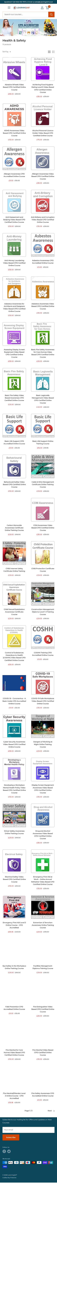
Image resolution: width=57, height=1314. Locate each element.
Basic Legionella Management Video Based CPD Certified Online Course (43, 399)
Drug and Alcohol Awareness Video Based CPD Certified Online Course (43, 835)
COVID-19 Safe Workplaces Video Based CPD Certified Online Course (42, 701)
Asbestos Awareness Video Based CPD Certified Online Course (42, 306)
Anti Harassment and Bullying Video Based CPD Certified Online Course (14, 219)
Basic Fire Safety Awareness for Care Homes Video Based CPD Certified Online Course (42, 353)
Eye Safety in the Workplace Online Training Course (14, 967)
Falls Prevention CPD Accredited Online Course (14, 1008)
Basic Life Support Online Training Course (42, 442)
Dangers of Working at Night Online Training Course (42, 744)
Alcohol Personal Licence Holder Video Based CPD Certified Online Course (42, 133)
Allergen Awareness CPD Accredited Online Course (14, 175)
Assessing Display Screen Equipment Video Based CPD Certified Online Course (14, 353)
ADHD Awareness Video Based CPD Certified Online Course (14, 133)
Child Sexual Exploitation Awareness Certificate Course (14, 611)
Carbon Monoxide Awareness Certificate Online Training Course (14, 527)
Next (50, 1111)
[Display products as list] (53, 52)
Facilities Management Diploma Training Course (43, 967)
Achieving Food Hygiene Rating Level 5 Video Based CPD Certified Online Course (43, 88)
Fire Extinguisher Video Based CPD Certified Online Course (42, 1009)
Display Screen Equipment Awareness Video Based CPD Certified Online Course (43, 789)
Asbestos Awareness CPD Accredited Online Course (43, 262)
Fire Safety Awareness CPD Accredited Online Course (42, 1094)
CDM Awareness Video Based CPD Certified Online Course (42, 527)
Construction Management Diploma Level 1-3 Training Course (42, 611)
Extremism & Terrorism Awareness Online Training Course (43, 925)
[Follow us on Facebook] (4, 1151)
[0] (47, 7)
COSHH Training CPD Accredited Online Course (42, 654)
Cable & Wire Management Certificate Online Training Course (43, 484)
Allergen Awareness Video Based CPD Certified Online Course (42, 176)
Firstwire (13, 1177)
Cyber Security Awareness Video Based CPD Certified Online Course (14, 744)
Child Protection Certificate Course (42, 570)
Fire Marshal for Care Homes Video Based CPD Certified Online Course (14, 1052)
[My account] (42, 7)
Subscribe (10, 1137)
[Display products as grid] (49, 52)
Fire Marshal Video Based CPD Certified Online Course (42, 1052)
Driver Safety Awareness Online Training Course (14, 832)
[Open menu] (9, 7)
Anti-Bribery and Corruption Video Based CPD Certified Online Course (43, 219)
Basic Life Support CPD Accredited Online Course (14, 442)
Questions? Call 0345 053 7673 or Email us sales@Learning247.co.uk (28, 2)
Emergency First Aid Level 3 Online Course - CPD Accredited (14, 925)
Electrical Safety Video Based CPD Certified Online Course (14, 879)
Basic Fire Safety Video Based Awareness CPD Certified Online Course (14, 397)
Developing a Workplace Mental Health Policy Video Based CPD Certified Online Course (14, 789)
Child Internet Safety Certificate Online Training (14, 570)
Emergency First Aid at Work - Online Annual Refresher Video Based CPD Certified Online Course (42, 880)
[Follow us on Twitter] (9, 1151)
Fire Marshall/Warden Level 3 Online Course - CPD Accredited (14, 1095)
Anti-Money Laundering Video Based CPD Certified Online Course (14, 263)
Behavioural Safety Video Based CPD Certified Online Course (14, 484)
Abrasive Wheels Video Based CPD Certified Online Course (14, 87)
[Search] (51, 14)
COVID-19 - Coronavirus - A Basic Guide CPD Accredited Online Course (14, 701)
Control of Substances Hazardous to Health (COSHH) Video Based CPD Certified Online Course (14, 656)
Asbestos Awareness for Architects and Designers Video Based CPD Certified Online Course (14, 307)
